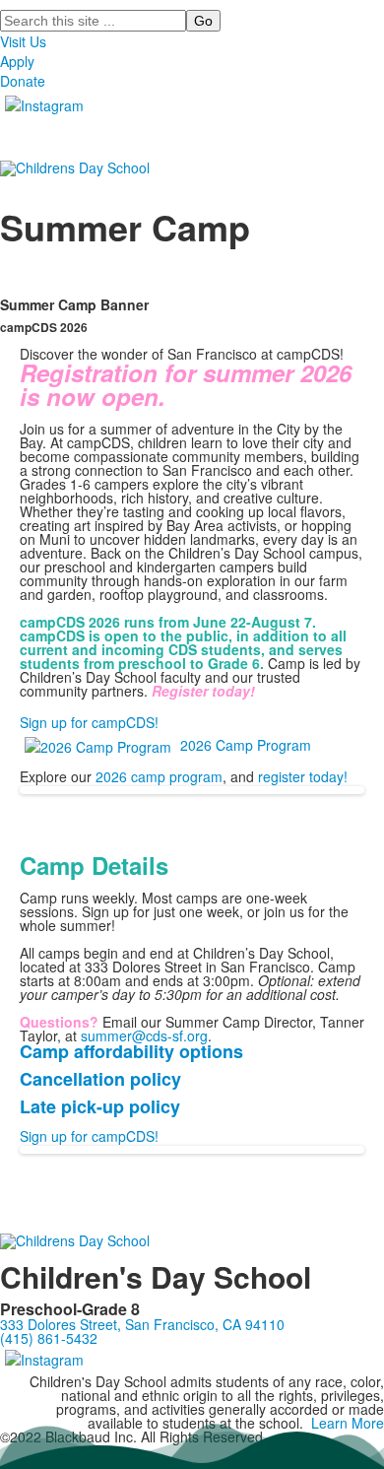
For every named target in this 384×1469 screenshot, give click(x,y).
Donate (22, 81)
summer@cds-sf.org (144, 1035)
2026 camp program (159, 776)
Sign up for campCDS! (89, 722)
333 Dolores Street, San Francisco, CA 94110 (142, 1324)
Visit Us (23, 41)
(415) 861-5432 (48, 1338)
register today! (303, 776)
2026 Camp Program (245, 745)
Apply (17, 61)
